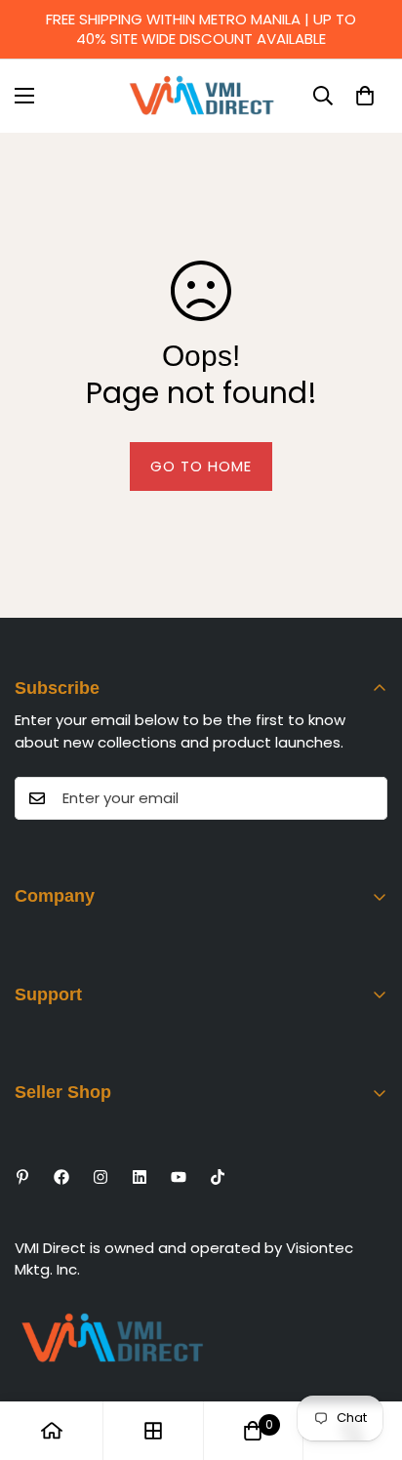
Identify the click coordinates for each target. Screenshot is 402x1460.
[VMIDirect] (201, 96)
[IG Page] (100, 1177)
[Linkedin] (139, 1177)
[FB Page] (61, 1177)
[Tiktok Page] (217, 1177)
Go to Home (201, 466)
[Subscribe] (365, 798)
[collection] (153, 1430)
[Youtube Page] (178, 1177)
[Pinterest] (22, 1177)
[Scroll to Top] (366, 1356)
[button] (364, 95)
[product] (51, 1430)
